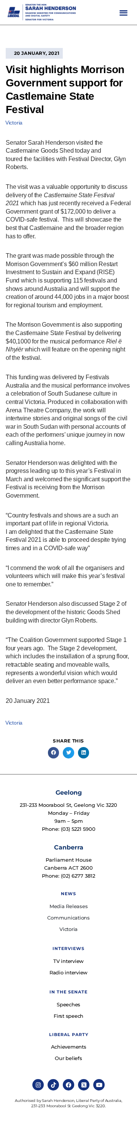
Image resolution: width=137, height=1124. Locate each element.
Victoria (13, 123)
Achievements (68, 1047)
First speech (68, 1016)
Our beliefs (68, 1058)
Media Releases (68, 906)
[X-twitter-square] (83, 1084)
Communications (68, 918)
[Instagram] (38, 1084)
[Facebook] (68, 1084)
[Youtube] (99, 1084)
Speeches (68, 1004)
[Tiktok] (53, 1084)
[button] (123, 12)
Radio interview (68, 972)
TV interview (68, 961)
